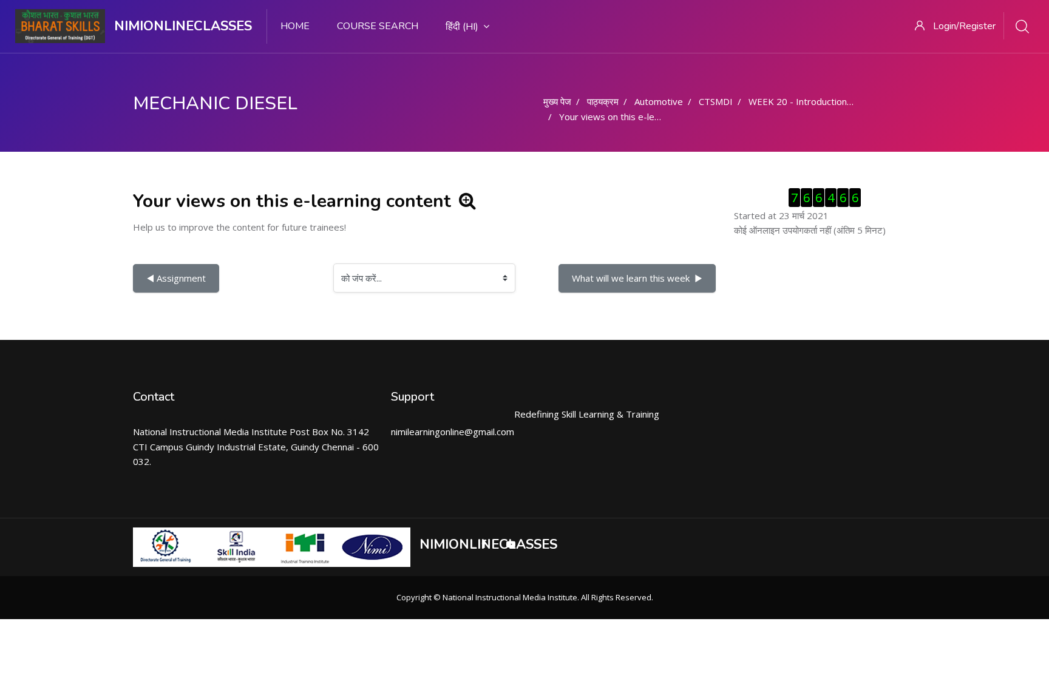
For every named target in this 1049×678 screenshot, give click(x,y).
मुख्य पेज (557, 101)
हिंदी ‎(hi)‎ (462, 26)
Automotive (658, 101)
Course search (377, 26)
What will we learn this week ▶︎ (637, 278)
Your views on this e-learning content (637, 116)
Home (295, 26)
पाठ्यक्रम (603, 101)
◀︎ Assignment (176, 278)
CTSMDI (716, 101)
